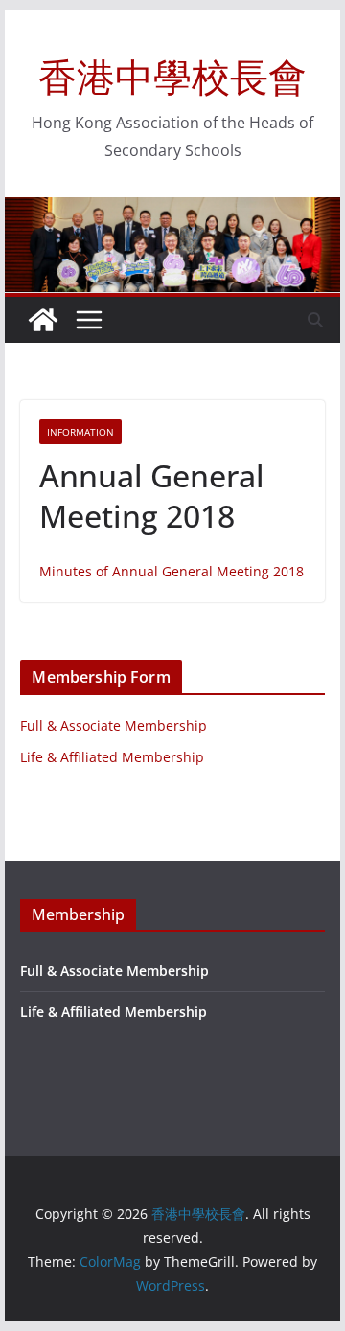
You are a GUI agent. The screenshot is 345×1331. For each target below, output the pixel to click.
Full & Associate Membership (113, 725)
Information (80, 432)
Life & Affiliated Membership (112, 757)
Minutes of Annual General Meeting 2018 (171, 571)
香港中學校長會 (172, 76)
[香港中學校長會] (43, 320)
